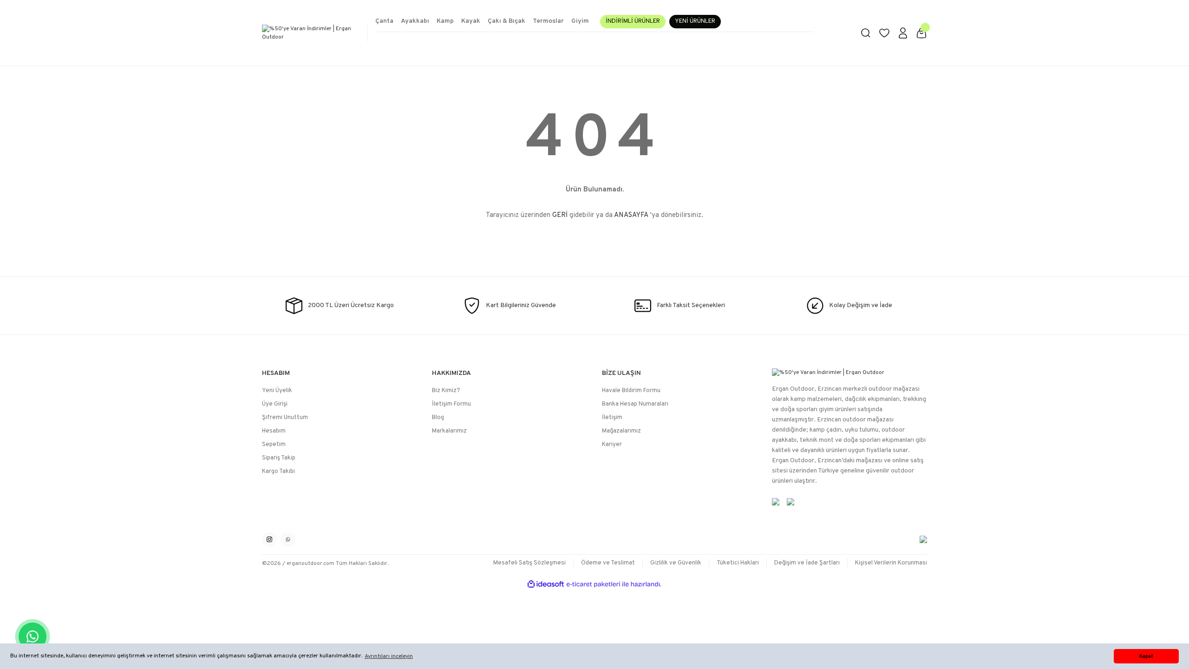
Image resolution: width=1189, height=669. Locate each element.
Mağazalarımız (621, 431)
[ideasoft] (545, 584)
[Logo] (311, 33)
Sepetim (274, 444)
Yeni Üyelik (277, 390)
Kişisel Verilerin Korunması (891, 563)
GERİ (560, 215)
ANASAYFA (631, 215)
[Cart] (921, 33)
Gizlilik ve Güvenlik (675, 563)
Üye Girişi (274, 404)
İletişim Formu (451, 404)
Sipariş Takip (278, 458)
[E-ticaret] (593, 584)
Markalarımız (449, 431)
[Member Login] (902, 33)
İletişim (612, 417)
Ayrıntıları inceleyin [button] (389, 656)
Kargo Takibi (278, 471)
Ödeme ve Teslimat (608, 563)
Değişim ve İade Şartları (807, 563)
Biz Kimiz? (446, 390)
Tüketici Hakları (738, 563)
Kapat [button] (1146, 656)
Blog (438, 417)
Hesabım (274, 431)
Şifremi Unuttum (285, 417)
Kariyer (612, 444)
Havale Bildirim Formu (631, 390)
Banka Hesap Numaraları (635, 404)
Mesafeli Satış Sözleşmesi (529, 563)
